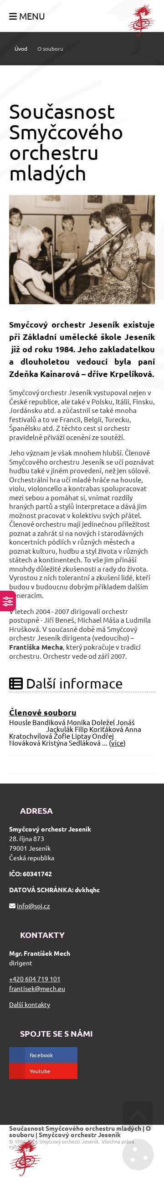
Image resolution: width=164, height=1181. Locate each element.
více (117, 742)
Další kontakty (29, 1004)
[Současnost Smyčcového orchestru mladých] (82, 249)
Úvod (141, 21)
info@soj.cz (33, 905)
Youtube (40, 1071)
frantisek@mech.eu (37, 988)
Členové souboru (43, 712)
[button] (27, 16)
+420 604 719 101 (35, 978)
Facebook (41, 1055)
